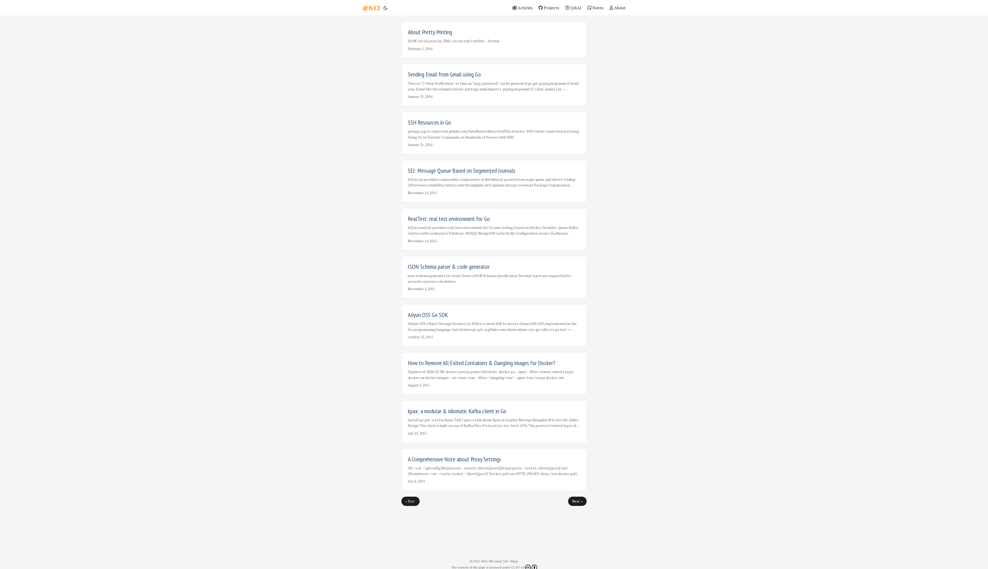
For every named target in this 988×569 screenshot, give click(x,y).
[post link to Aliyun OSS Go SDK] (494, 325)
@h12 (371, 8)
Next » (577, 501)
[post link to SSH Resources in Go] (494, 133)
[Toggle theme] (385, 7)
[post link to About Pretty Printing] (494, 39)
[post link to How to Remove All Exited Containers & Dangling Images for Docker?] (494, 373)
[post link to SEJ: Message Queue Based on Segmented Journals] (494, 181)
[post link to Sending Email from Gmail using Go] (494, 85)
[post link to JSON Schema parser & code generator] (494, 277)
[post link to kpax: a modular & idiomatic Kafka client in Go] (494, 421)
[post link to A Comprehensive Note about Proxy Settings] (494, 469)
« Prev (410, 501)
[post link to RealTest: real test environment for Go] (494, 229)
